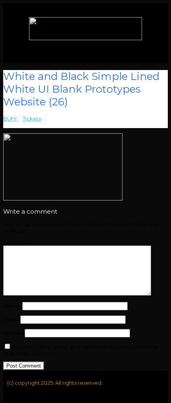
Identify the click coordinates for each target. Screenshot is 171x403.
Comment (18, 242)
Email (11, 319)
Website (14, 333)
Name (12, 306)
